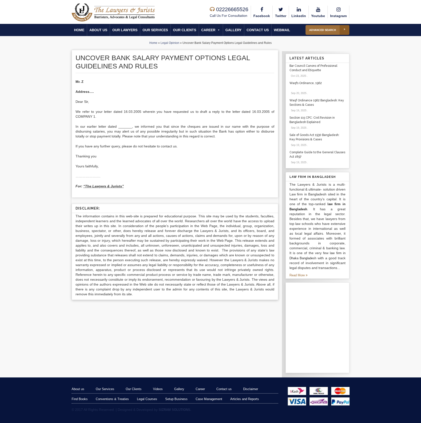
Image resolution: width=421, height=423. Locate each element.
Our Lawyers (124, 30)
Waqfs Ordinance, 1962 (305, 83)
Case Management (209, 399)
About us (98, 30)
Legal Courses (147, 399)
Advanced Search (322, 30)
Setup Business (176, 399)
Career (208, 30)
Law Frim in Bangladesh (312, 177)
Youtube (318, 16)
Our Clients (184, 30)
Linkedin (298, 16)
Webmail (282, 30)
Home (79, 30)
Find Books (80, 399)
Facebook (261, 16)
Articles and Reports (244, 399)
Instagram (338, 16)
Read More (297, 275)
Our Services (155, 30)
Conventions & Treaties (112, 399)
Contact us (258, 30)
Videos (158, 389)
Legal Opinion (170, 43)
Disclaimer (250, 389)
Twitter (280, 16)
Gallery (233, 30)
